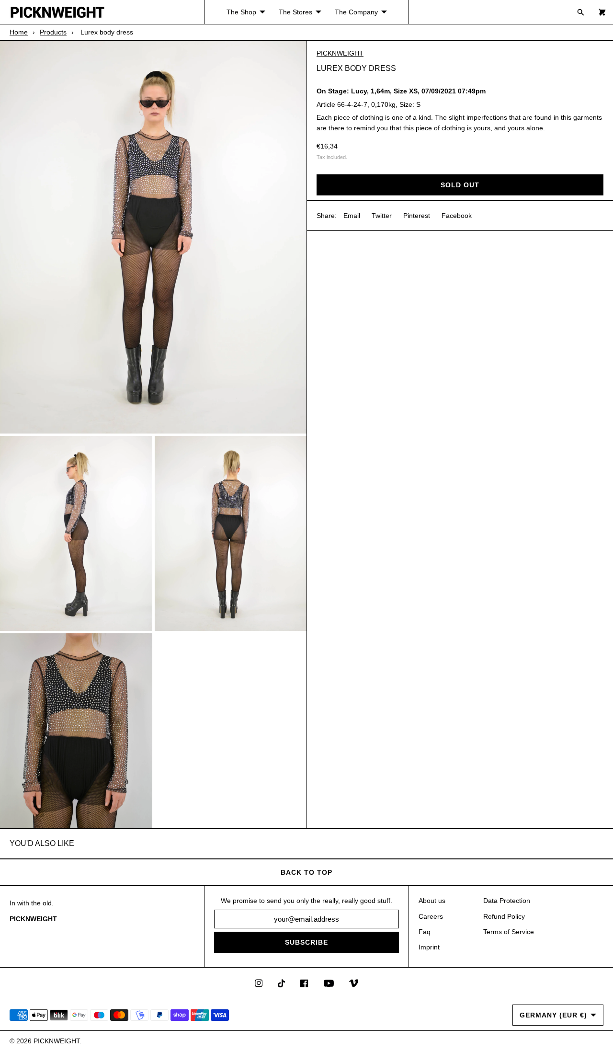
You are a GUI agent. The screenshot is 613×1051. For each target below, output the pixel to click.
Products (53, 32)
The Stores (295, 12)
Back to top (306, 872)
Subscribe (306, 942)
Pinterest (416, 215)
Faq (425, 932)
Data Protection (506, 900)
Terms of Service (508, 932)
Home (19, 32)
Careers (431, 916)
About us (432, 900)
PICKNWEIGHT (340, 53)
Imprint (429, 947)
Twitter (382, 215)
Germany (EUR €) (553, 1015)
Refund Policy (504, 916)
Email (351, 215)
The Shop (241, 12)
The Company (356, 12)
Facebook (457, 215)
